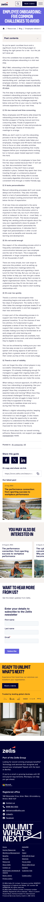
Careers (25, 868)
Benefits (5, 856)
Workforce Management (11, 853)
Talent (24, 853)
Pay (23, 850)
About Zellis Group (28, 865)
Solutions (25, 859)
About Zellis (7, 865)
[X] (14, 460)
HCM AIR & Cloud (28, 856)
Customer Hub (27, 871)
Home (5, 847)
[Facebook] (6, 460)
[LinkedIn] (23, 460)
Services (6, 859)
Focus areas (26, 862)
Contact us (6, 868)
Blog (20, 29)
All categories (17, 445)
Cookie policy (26, 876)
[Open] (18, 3)
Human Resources (9, 850)
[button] (22, 38)
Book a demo (29, 4)
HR (25, 445)
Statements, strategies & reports (11, 872)
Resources (12, 29)
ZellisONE (25, 847)
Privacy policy (7, 879)
